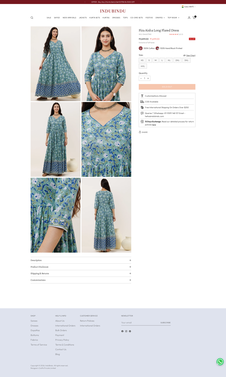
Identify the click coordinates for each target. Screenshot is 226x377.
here (154, 124)
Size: (141, 54)
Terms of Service (39, 344)
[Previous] (85, 2)
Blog (57, 354)
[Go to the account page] (189, 17)
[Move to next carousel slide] (193, 304)
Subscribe (166, 322)
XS (142, 60)
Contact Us (60, 349)
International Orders (65, 325)
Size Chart (190, 55)
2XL (178, 60)
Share (145, 132)
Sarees (34, 320)
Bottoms (35, 335)
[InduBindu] (113, 11)
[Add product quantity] (148, 78)
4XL (143, 66)
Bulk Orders (61, 330)
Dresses (34, 325)
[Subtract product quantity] (141, 78)
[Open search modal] (32, 17)
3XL (186, 60)
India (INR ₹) (189, 7)
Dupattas (35, 330)
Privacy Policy (62, 339)
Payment (59, 335)
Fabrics (34, 339)
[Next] (141, 2)
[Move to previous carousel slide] (188, 304)
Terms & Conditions (64, 344)
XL (169, 60)
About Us (59, 320)
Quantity (143, 73)
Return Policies (87, 320)
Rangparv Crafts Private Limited (43, 368)
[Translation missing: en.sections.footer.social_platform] (122, 331)
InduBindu (49, 365)
